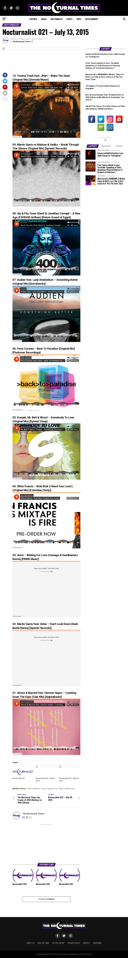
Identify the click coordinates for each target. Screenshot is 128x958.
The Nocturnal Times (21, 42)
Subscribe (97, 943)
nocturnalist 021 (50, 789)
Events (69, 19)
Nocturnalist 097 (18, 778)
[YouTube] (119, 119)
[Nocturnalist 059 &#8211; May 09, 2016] (69, 771)
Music (43, 19)
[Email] (110, 127)
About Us (30, 943)
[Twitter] (101, 119)
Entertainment (91, 19)
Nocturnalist (57, 19)
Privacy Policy (74, 943)
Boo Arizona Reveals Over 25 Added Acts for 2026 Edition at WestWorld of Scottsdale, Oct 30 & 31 (105, 97)
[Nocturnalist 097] (22, 771)
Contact (86, 943)
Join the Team (43, 943)
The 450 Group (58, 943)
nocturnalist (34, 789)
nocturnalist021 (67, 789)
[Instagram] (110, 119)
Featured (33, 19)
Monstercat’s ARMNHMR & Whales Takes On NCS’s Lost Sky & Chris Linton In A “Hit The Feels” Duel (105, 77)
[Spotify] (101, 127)
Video (78, 19)
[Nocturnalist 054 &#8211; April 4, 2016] (46, 771)
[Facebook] (92, 119)
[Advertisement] (46, 843)
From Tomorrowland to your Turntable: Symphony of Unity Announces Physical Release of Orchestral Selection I (103, 65)
